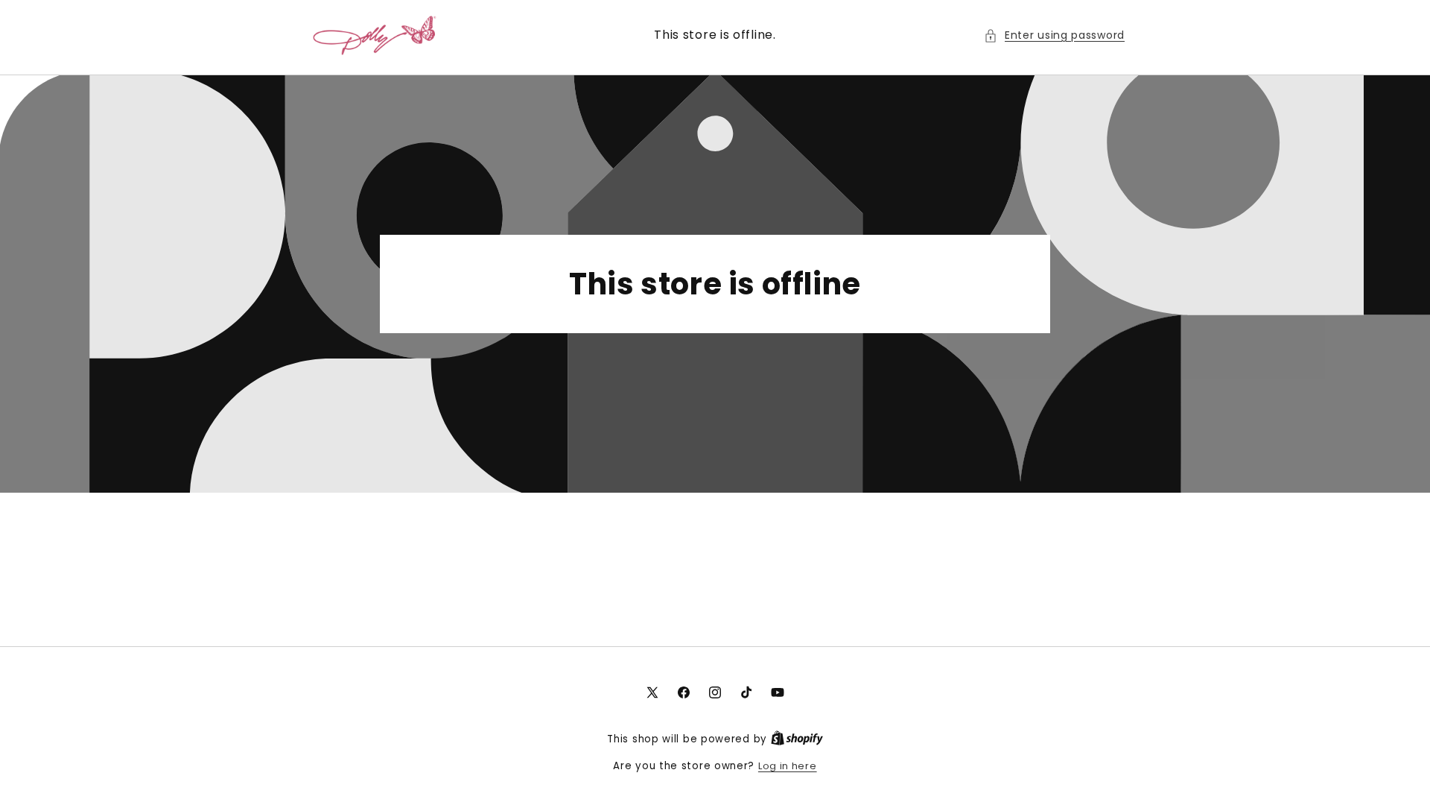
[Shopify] (797, 739)
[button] (1054, 35)
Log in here (787, 766)
